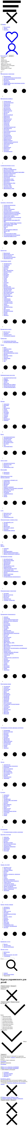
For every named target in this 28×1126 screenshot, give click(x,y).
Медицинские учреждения (7, 73)
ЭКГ (5, 232)
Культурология (7, 637)
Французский (7, 709)
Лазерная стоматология (9, 173)
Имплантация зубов (9, 170)
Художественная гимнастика (11, 342)
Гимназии (6, 548)
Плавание (6, 333)
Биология (6, 622)
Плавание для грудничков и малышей (13, 488)
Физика (5, 572)
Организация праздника (10, 844)
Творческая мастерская (9, 386)
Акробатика (7, 265)
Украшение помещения (9, 846)
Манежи (6, 920)
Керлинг (6, 285)
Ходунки (6, 927)
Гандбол (6, 277)
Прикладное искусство (6, 476)
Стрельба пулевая (8, 303)
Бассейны (6, 796)
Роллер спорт (7, 294)
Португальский (7, 702)
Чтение (5, 496)
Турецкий (6, 705)
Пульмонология (8, 136)
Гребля (5, 280)
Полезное (6, 29)
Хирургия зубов (8, 187)
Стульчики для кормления (10, 926)
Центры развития (5, 477)
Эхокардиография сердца (10, 236)
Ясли (2, 544)
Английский (7, 686)
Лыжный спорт (7, 290)
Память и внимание (9, 487)
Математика (7, 564)
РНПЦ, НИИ (7, 84)
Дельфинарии (7, 799)
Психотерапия (7, 135)
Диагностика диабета (9, 216)
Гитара (5, 409)
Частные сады (7, 514)
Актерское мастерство (9, 463)
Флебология (7, 148)
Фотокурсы (6, 472)
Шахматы (6, 315)
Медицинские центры (9, 79)
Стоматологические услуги (8, 165)
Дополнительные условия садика (9, 519)
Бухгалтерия (7, 623)
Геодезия (6, 626)
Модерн (6, 354)
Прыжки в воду (8, 334)
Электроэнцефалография (10, 233)
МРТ (5, 221)
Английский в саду (8, 522)
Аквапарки (6, 795)
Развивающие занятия (9, 530)
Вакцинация (7, 253)
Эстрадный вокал (8, 446)
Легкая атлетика (8, 289)
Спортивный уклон (9, 570)
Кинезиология (7, 109)
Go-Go (5, 359)
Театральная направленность (11, 571)
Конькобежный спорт (9, 288)
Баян (5, 406)
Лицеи (5, 550)
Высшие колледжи (8, 594)
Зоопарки (6, 801)
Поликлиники (7, 76)
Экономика (6, 669)
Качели (5, 915)
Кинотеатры (7, 805)
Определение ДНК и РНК (10, 224)
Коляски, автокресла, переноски (12, 874)
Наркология (7, 116)
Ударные (6, 416)
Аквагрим (6, 837)
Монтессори (7, 483)
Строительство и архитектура (11, 657)
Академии (6, 593)
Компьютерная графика (10, 384)
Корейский (6, 697)
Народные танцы (8, 355)
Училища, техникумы (9, 600)
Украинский (7, 706)
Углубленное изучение (6, 556)
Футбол (5, 312)
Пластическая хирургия (10, 131)
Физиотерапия (7, 147)
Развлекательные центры (10, 811)
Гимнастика (4, 338)
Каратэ (5, 284)
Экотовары (6, 890)
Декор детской (7, 868)
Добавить (11, 55)
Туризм (5, 663)
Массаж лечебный (8, 114)
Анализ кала (7, 206)
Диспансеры (7, 81)
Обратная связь (7, 1075)
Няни (5, 953)
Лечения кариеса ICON (9, 176)
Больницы (6, 80)
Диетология (7, 106)
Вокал (2, 434)
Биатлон (6, 269)
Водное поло (7, 331)
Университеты (7, 598)
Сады (2, 510)
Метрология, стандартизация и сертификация (15, 648)
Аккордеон (6, 404)
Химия (5, 668)
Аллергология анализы (9, 205)
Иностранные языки (9, 560)
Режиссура (6, 465)
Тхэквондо (6, 305)
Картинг (6, 803)
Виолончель (7, 408)
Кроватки (6, 919)
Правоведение (7, 650)
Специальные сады (8, 517)
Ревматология (7, 139)
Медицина (6, 644)
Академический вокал (9, 437)
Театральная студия (8, 467)
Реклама (6, 775)
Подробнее (3, 1061)
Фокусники (6, 849)
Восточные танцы (8, 351)
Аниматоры (7, 838)
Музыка (3, 401)
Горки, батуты (7, 911)
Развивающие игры (9, 924)
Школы (2, 546)
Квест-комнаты (7, 804)
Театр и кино (4, 460)
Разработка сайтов (5, 1078)
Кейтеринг (6, 839)
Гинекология (7, 105)
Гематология (7, 104)
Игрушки (6, 871)
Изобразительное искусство (8, 375)
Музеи (5, 807)
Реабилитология (8, 137)
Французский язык (8, 574)
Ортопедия (6, 124)
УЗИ (5, 228)
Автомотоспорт (8, 263)
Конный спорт (7, 286)
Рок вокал (6, 443)
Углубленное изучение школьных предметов (12, 727)
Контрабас (6, 412)
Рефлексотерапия (8, 140)
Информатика (7, 561)
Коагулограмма (7, 218)
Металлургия (7, 646)
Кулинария (6, 767)
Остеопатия (7, 125)
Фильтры (13, 986)
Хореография (7, 358)
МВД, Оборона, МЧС (9, 642)
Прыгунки (6, 922)
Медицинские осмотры (9, 257)
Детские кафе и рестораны (10, 800)
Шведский (6, 712)
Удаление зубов (7, 185)
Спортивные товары (9, 883)
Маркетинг (6, 640)
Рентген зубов (7, 184)
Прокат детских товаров (7, 904)
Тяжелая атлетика (8, 307)
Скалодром (6, 812)
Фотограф (6, 850)
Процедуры (3, 250)
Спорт (5, 656)
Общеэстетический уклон (10, 568)
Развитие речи (7, 491)
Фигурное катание (8, 311)
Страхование (7, 956)
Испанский (6, 693)
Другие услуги (4, 949)
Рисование (6, 492)
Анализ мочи (7, 208)
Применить (3, 1054)
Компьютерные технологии (11, 766)
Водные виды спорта (6, 329)
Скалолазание (7, 300)
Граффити (6, 380)
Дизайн (5, 381)
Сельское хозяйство (9, 653)
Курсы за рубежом (8, 768)
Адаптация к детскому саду (11, 480)
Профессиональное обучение (11, 652)
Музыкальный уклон (9, 566)
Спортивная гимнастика (10, 341)
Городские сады (8, 513)
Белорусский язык (8, 731)
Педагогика (7, 649)
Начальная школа (8, 551)
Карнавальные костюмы (10, 914)
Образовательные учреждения (8, 591)
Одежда (6, 878)
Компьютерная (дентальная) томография (14, 172)
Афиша (5, 28)
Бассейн (6, 523)
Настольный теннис (9, 292)
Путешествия (4, 829)
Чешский (6, 711)
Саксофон (6, 413)
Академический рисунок (10, 377)
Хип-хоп (6, 357)
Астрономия (7, 730)
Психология (7, 133)
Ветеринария (7, 625)
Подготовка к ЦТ (8, 772)
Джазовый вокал (8, 438)
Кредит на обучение (9, 947)
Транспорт (6, 661)
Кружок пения (7, 439)
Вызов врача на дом (9, 254)
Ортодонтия (7, 177)
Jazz (5, 361)
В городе (3, 792)
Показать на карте (5, 986)
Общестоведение (8, 741)
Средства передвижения (10, 885)
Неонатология (7, 120)
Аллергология (7, 101)
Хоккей (5, 313)
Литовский (6, 698)
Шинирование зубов (9, 188)
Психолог (6, 529)
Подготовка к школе (9, 489)
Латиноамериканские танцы (11, 353)
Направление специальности (8, 614)
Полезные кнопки (8, 1073)
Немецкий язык (8, 567)
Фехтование (7, 309)
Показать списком (15, 1002)
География (6, 627)
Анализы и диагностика (7, 202)
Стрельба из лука (8, 301)
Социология (7, 655)
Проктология (7, 132)
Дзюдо (5, 281)
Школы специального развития (12, 554)
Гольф (5, 278)
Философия (6, 667)
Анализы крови (8, 210)
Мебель (5, 875)
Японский (6, 713)
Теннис (5, 304)
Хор (5, 445)
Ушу (5, 308)
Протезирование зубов (9, 183)
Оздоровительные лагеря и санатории (13, 832)
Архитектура (7, 764)
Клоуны (6, 841)
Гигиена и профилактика (10, 169)
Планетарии (7, 809)
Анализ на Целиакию (9, 209)
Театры (5, 814)
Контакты (6, 1076)
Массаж (6, 113)
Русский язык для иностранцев (11, 704)
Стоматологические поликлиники (12, 77)
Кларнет (6, 410)
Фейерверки (7, 848)
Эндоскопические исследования (12, 235)
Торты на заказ (7, 845)
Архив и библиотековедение (11, 619)
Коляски (6, 918)
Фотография (4, 469)
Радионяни (6, 923)
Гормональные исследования (11, 214)
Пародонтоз (7, 181)
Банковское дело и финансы (11, 621)
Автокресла (7, 907)
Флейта (5, 417)
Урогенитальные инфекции (11, 229)
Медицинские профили (7, 98)
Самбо (5, 297)
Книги (5, 872)
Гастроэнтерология (8, 102)
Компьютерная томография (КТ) (12, 220)
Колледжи (6, 597)
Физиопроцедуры (8, 258)
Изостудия (6, 383)
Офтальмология (8, 128)
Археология (7, 618)
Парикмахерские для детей (10, 954)
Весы (5, 909)
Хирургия (6, 150)
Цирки (5, 815)
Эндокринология (8, 151)
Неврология (7, 117)
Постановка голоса (8, 442)
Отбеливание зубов (9, 179)
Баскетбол (6, 267)
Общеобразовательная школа (11, 552)
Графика (6, 379)
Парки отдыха (7, 808)
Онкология (6, 123)
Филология (6, 665)
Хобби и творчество (9, 889)
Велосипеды (7, 908)
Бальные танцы (7, 348)
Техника (6, 659)
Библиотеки (7, 952)
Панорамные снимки (9, 180)
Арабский (6, 687)
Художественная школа (9, 387)
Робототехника (7, 776)
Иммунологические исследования (12, 217)
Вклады (6, 944)
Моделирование (8, 771)
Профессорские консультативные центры (14, 83)
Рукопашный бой (8, 296)
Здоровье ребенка (8, 870)
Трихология (7, 144)
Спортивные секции (6, 261)
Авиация (6, 617)
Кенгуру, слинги (8, 916)
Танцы (2, 345)
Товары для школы (8, 886)
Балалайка (6, 405)
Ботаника (6, 734)
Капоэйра (6, 282)
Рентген (6, 226)
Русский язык (7, 744)
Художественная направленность (12, 576)
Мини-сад (6, 516)
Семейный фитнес (8, 493)
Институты (6, 596)
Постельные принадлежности (11, 881)
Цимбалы (6, 420)
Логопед (6, 525)
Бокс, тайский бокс (8, 270)
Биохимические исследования (11, 212)
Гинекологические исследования (12, 213)
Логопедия (6, 112)
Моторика (6, 484)
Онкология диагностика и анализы (12, 222)
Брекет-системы (8, 168)
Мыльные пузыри (8, 842)
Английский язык (8, 559)
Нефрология (7, 121)
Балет (5, 347)
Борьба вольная (7, 271)
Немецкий (6, 700)
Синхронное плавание (9, 336)
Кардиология (7, 108)
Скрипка (6, 414)
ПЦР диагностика (8, 225)
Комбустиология (8, 110)
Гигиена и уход (7, 867)
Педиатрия (6, 129)
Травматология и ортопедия (11, 142)
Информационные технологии (11, 633)
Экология (6, 748)
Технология (7, 660)
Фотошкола (6, 473)
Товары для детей (5, 864)
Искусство (6, 634)
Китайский (6, 696)
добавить (13, 1057)
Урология (6, 146)
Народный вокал (8, 441)
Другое (2, 762)
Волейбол (6, 275)
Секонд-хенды (7, 882)
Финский (6, 708)
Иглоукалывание (8, 255)
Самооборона (7, 298)
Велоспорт (6, 274)
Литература (6, 638)
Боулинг (6, 273)
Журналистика (7, 630)
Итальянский (7, 694)
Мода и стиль (7, 770)
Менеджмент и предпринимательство (13, 645)
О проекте (6, 1072)
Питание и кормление (9, 879)
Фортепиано (7, 419)
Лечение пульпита (8, 175)
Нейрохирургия (8, 119)
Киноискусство (7, 464)
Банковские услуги (5, 941)
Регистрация (4, 55)
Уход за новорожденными (10, 887)
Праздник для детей (6, 834)
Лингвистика (7, 563)
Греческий (6, 690)
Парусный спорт (8, 293)
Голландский (7, 689)
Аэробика (6, 266)
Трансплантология (8, 143)
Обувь (5, 877)
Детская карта (7, 945)
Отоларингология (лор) (10, 127)
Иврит (5, 692)
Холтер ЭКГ (7, 231)
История (6, 636)
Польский (6, 701)
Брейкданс (6, 350)
